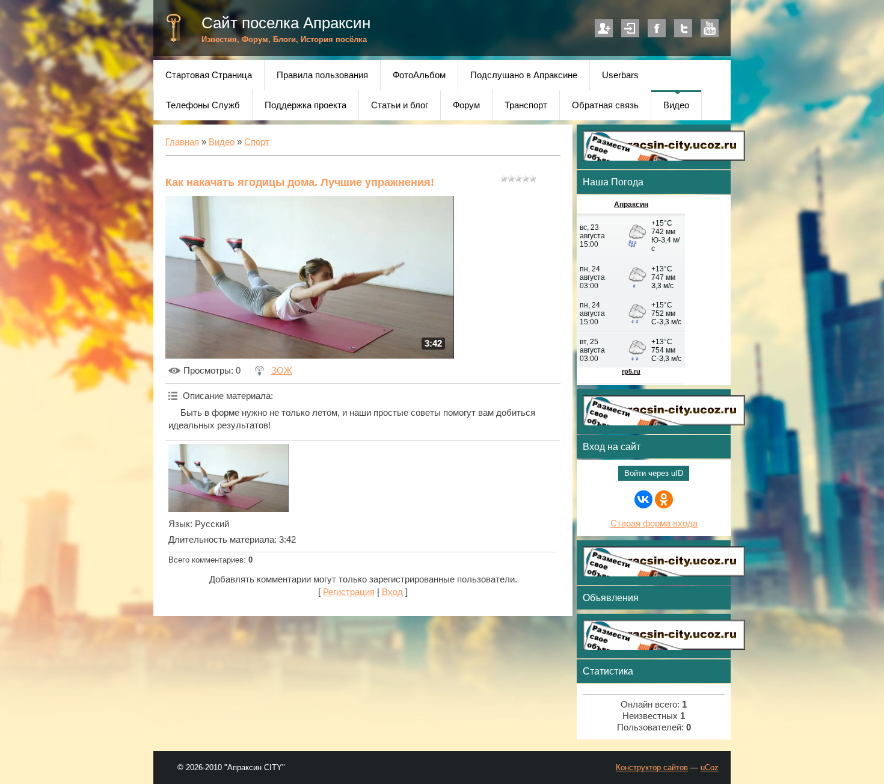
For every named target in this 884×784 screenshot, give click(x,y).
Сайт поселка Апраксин (285, 23)
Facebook (657, 28)
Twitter (683, 28)
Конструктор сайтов (652, 767)
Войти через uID (653, 473)
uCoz (710, 767)
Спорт (256, 142)
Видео (222, 142)
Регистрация (604, 28)
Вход (630, 28)
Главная (182, 142)
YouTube (710, 28)
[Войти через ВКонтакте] (643, 499)
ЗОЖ (281, 370)
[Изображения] (228, 477)
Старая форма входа (654, 523)
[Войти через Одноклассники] (664, 499)
